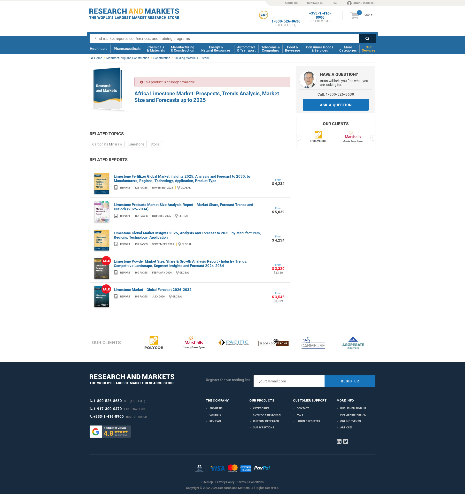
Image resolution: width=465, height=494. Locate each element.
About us (216, 408)
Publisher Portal (353, 414)
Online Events (350, 421)
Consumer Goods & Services (319, 48)
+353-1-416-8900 (320, 15)
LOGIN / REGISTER (364, 3)
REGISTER (350, 381)
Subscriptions (263, 427)
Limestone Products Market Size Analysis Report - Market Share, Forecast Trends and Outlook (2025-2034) (183, 207)
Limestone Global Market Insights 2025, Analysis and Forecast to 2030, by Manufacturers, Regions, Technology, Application (187, 235)
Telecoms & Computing (270, 48)
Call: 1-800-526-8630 (336, 94)
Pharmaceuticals (127, 49)
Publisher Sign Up (353, 408)
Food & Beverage (292, 48)
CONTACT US (315, 3)
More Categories (348, 48)
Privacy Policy (224, 482)
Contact (303, 408)
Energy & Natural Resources (216, 48)
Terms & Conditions (250, 482)
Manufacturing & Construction (182, 48)
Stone (155, 144)
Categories (261, 408)
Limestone (136, 144)
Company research (267, 414)
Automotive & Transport (246, 48)
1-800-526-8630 (286, 21)
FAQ (335, 3)
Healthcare (99, 49)
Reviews (215, 421)
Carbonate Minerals (107, 144)
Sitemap (207, 482)
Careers (215, 414)
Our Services (368, 48)
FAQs (300, 414)
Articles (346, 427)
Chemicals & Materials (156, 48)
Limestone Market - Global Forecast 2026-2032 (153, 290)
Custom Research (266, 421)
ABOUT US (291, 3)
